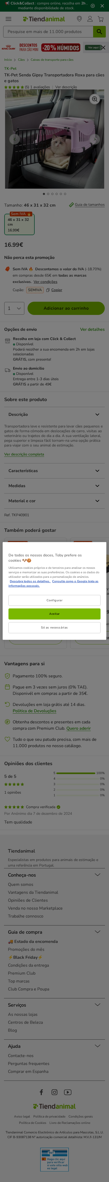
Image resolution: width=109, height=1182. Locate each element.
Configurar (55, 600)
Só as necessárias (54, 627)
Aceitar (54, 614)
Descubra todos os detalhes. (30, 581)
